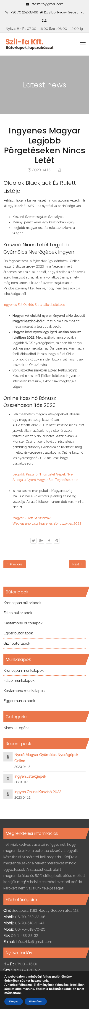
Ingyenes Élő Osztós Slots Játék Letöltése (34, 305)
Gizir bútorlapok (16, 643)
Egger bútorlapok (18, 633)
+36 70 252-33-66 (23, 12)
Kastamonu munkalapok (24, 691)
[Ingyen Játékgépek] (8, 778)
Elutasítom (35, 1001)
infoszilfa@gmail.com (47, 4)
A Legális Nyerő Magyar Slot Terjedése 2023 (45, 480)
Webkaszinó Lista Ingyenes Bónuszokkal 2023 (47, 523)
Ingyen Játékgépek (30, 776)
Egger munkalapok (19, 701)
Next (76, 564)
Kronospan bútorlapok (22, 603)
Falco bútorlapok (17, 613)
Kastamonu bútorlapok (22, 623)
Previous (16, 564)
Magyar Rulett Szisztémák (31, 518)
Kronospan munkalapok (23, 670)
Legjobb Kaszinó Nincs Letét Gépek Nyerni (44, 474)
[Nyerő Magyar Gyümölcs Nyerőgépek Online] (8, 757)
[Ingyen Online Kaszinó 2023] (8, 794)
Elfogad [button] (13, 1001)
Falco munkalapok (18, 680)
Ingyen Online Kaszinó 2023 (37, 792)
